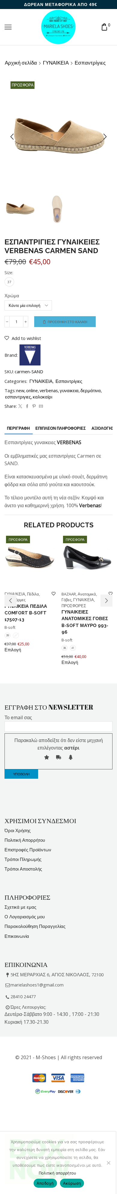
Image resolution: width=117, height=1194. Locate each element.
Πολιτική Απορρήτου (24, 840)
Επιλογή (12, 650)
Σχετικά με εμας (20, 907)
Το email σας (18, 717)
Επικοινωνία (16, 936)
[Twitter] (20, 406)
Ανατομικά (87, 594)
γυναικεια (69, 390)
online (32, 390)
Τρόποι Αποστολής (23, 869)
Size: (8, 272)
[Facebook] (27, 406)
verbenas (49, 390)
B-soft (9, 627)
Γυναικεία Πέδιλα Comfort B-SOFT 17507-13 (25, 613)
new (20, 390)
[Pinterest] (34, 406)
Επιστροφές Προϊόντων (27, 850)
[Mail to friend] (40, 406)
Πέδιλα (33, 594)
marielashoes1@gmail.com (37, 985)
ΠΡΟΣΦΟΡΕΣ (74, 605)
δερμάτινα (90, 390)
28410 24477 (23, 996)
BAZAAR (69, 594)
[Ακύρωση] (108, 1163)
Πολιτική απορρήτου (57, 1173)
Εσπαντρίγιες (90, 63)
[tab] (18, 428)
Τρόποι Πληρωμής (22, 859)
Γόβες (66, 599)
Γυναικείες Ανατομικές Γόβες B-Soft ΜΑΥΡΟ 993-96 (85, 622)
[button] (12, 136)
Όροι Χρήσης (17, 830)
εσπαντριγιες (18, 397)
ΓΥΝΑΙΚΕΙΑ (56, 63)
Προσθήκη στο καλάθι (67, 322)
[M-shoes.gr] (58, 26)
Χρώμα (11, 295)
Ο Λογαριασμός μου (24, 917)
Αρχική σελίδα (21, 63)
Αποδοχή (45, 1183)
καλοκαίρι (42, 397)
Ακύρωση (72, 1183)
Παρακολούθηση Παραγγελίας (34, 926)
